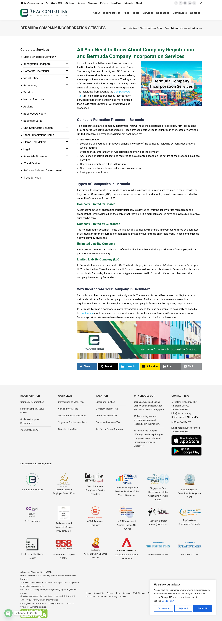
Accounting (30, 85)
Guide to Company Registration (29, 421)
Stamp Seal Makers (35, 142)
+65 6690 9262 (56, 3)
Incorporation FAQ (29, 430)
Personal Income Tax (106, 415)
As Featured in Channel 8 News (95, 556)
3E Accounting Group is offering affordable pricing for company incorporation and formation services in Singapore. (148, 438)
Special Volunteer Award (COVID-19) (158, 522)
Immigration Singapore (37, 63)
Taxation (28, 92)
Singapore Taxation (105, 402)
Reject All (183, 608)
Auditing (28, 106)
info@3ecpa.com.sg (33, 3)
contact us (87, 313)
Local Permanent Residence (72, 415)
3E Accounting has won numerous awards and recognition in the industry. (147, 420)
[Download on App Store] (186, 440)
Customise (163, 608)
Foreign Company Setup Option (32, 410)
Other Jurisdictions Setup (38, 135)
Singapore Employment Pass (72, 422)
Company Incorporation (32, 402)
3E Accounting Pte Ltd (51, 603)
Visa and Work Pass (68, 408)
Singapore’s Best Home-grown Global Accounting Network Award (158, 494)
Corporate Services (34, 50)
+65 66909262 (182, 409)
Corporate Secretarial (36, 71)
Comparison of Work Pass (71, 402)
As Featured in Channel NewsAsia (126, 556)
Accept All (203, 608)
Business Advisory (34, 113)
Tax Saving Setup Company (109, 429)
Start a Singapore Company (39, 56)
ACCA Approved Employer (95, 523)
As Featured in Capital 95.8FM (64, 556)
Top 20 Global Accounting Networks (189, 522)
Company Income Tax (107, 408)
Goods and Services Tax (108, 422)
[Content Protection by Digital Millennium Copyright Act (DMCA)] (34, 618)
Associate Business (35, 156)
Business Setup (32, 120)
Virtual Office (31, 78)
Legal (26, 149)
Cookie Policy (168, 601)
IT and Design (31, 163)
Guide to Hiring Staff (68, 429)
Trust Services (32, 177)
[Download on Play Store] (186, 451)
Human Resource (33, 99)
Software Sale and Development (42, 170)
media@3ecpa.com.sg (189, 427)
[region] (183, 597)
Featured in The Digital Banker (32, 556)
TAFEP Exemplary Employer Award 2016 (64, 491)
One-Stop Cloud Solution (38, 127)
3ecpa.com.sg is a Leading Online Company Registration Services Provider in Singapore (149, 406)
